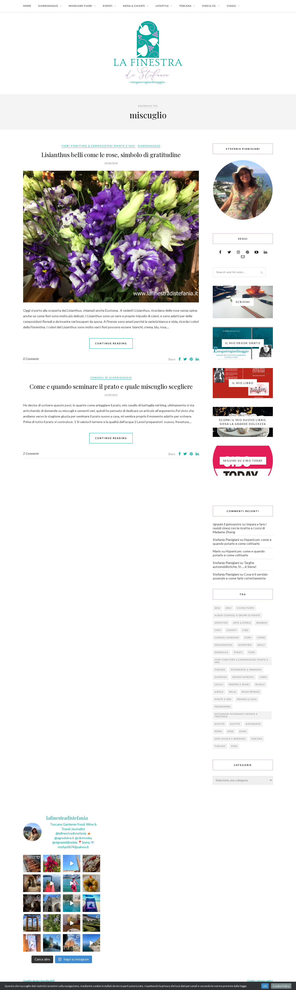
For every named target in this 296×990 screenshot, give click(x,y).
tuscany (220, 746)
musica (260, 684)
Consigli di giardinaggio (111, 377)
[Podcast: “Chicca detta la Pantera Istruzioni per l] (91, 903)
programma (223, 706)
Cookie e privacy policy (260, 980)
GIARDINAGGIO (48, 5)
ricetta (220, 724)
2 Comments (31, 453)
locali (219, 684)
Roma (218, 731)
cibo (245, 630)
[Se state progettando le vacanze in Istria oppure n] (91, 883)
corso (261, 637)
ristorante (253, 724)
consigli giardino (227, 637)
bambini (261, 622)
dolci (261, 645)
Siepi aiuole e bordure (230, 738)
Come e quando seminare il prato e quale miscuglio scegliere (111, 386)
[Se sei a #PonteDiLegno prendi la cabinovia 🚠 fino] (71, 883)
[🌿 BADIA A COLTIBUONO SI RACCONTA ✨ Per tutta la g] (91, 923)
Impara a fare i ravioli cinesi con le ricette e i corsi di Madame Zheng (239, 528)
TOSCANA (185, 5)
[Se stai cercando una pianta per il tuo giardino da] (52, 863)
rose (231, 731)
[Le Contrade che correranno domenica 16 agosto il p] (71, 863)
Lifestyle (162, 5)
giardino (221, 677)
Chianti (232, 630)
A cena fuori (245, 608)
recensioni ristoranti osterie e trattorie (236, 715)
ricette (235, 724)
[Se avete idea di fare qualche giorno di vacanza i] (71, 903)
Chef (218, 630)
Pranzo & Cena (247, 699)
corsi (248, 637)
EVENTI (107, 5)
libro (263, 677)
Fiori (251, 652)
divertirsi (245, 645)
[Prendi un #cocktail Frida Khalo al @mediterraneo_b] (52, 883)
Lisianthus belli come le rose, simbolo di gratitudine (111, 155)
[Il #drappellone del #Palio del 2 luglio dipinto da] (32, 943)
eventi (238, 652)
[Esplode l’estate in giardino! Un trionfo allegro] (52, 923)
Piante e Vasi (223, 699)
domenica (221, 652)
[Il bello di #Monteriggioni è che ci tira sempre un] (52, 943)
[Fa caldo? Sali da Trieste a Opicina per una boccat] (71, 923)
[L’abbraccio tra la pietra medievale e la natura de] (52, 903)
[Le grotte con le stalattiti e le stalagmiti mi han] (32, 903)
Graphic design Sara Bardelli (39, 980)
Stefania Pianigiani (226, 540)
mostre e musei (239, 684)
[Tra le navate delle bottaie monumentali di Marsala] (32, 883)
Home (27, 5)
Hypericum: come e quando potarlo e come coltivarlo (242, 541)
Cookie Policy (281, 986)
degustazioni (224, 645)
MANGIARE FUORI (80, 5)
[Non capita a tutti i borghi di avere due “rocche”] (32, 923)
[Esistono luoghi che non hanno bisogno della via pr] (32, 863)
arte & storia (242, 622)
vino (234, 746)
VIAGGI (231, 5)
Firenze (220, 669)
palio (232, 692)
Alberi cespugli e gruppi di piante (237, 615)
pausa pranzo (251, 692)
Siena (243, 731)
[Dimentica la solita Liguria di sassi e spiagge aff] (91, 943)
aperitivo (221, 622)
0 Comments (31, 359)
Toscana (256, 738)
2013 (228, 608)
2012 (217, 608)
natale (219, 692)
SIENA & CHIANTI (134, 5)
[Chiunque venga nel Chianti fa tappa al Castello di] (71, 943)
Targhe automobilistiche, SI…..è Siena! (234, 565)
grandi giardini (243, 677)
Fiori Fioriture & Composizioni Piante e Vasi (98, 145)
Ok (265, 986)
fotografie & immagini (246, 669)
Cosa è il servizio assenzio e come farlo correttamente (240, 576)
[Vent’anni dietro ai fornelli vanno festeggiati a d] (91, 863)
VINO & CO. (209, 5)
